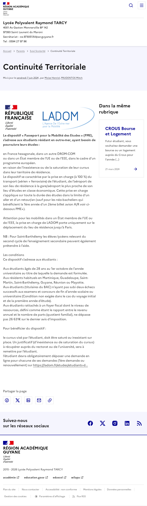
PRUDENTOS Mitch (71, 78)
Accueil (7, 51)
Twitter (102, 423)
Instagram (114, 423)
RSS (139, 423)
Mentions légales (92, 489)
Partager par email (39, 400)
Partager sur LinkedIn (28, 400)
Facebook (90, 423)
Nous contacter (30, 489)
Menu (141, 5)
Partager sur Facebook (7, 400)
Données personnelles (119, 489)
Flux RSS (81, 496)
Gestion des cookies (15, 496)
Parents (20, 51)
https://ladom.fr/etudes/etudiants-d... (60, 365)
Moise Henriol (52, 78)
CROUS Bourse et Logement (120, 131)
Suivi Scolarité (37, 51)
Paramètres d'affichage (52, 496)
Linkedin (127, 423)
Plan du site (9, 489)
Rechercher (131, 5)
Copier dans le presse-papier (50, 400)
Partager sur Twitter (17, 400)
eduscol (58, 478)
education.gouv (34, 478)
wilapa (75, 478)
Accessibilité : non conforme (61, 489)
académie (9, 478)
